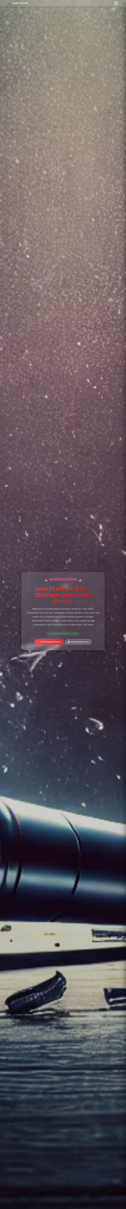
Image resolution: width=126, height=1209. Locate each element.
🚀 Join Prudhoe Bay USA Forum (49, 642)
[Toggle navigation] (116, 3)
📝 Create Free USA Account (78, 642)
